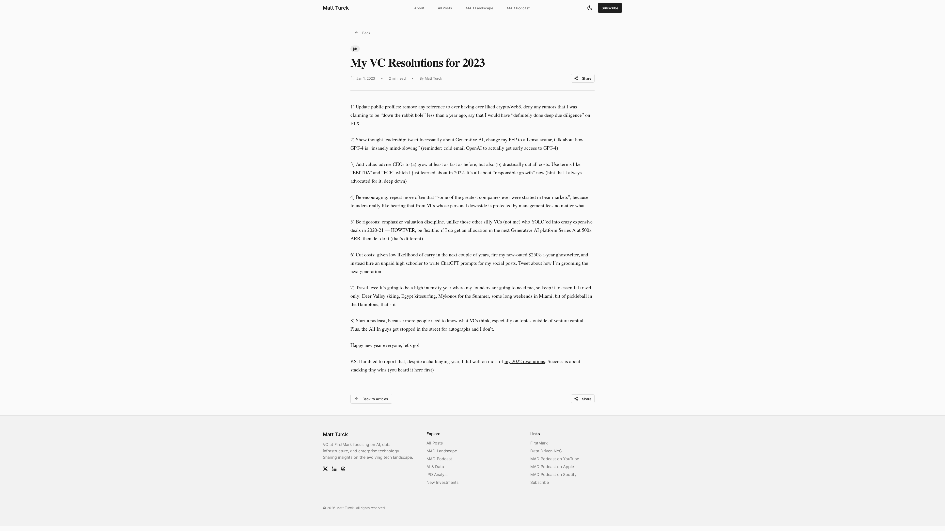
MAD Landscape (479, 8)
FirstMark (539, 443)
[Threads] (343, 468)
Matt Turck (336, 8)
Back (366, 33)
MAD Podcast (518, 8)
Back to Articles (375, 399)
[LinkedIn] (334, 468)
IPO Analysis (437, 474)
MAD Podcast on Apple (552, 466)
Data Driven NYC (546, 450)
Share (586, 78)
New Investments (442, 482)
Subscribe (610, 8)
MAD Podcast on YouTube (554, 458)
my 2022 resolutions (524, 361)
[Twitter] (325, 468)
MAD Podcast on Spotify (553, 474)
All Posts (445, 8)
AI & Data (435, 466)
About (419, 8)
